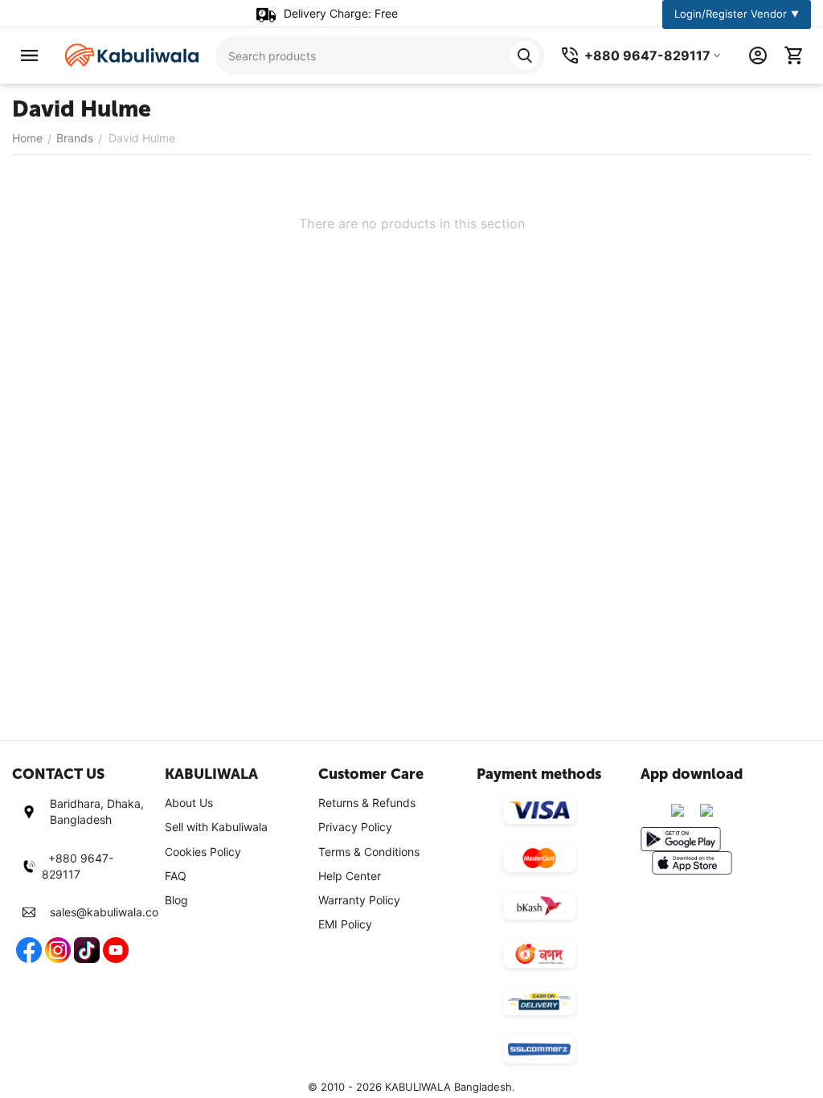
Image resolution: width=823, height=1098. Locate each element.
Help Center (349, 876)
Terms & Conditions (369, 851)
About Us (189, 802)
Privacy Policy (355, 827)
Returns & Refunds (367, 802)
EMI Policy (345, 924)
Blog (176, 900)
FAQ (175, 876)
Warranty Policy (359, 900)
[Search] (524, 55)
